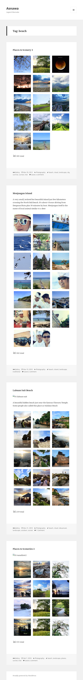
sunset (21, 175)
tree (26, 175)
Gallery (17, 172)
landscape (62, 172)
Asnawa (12, 8)
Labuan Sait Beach (23, 390)
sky (68, 172)
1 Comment (40, 530)
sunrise (15, 175)
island (56, 369)
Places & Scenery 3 (23, 49)
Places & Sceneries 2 (24, 548)
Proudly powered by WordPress (24, 676)
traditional (16, 372)
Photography (40, 172)
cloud (56, 172)
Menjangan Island (22, 193)
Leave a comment (37, 175)
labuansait (63, 528)
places (63, 658)
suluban (24, 530)
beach (51, 172)
